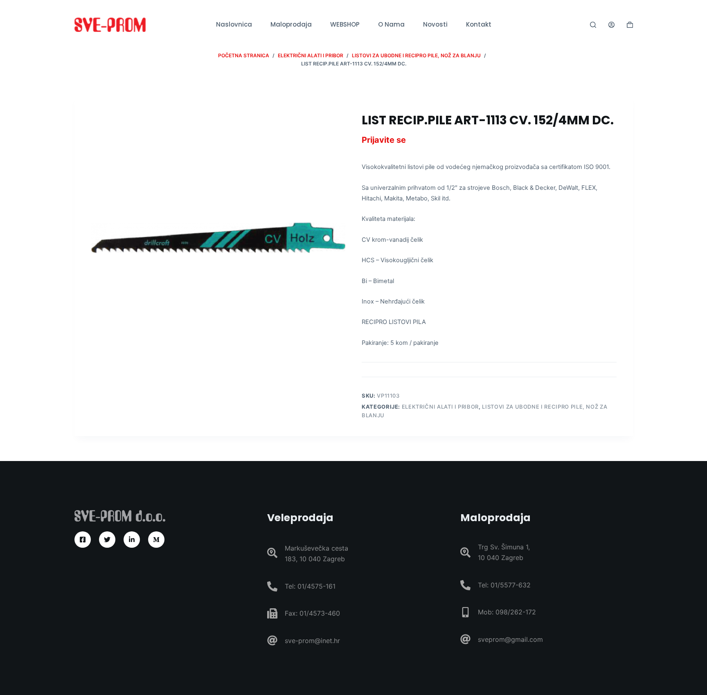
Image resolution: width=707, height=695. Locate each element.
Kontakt (478, 24)
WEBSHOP (345, 24)
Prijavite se (384, 140)
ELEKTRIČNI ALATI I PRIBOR (440, 406)
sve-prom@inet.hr (312, 641)
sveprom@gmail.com (510, 639)
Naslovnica (234, 24)
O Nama (391, 24)
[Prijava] (611, 25)
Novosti (435, 24)
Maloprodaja (291, 24)
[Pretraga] (593, 25)
